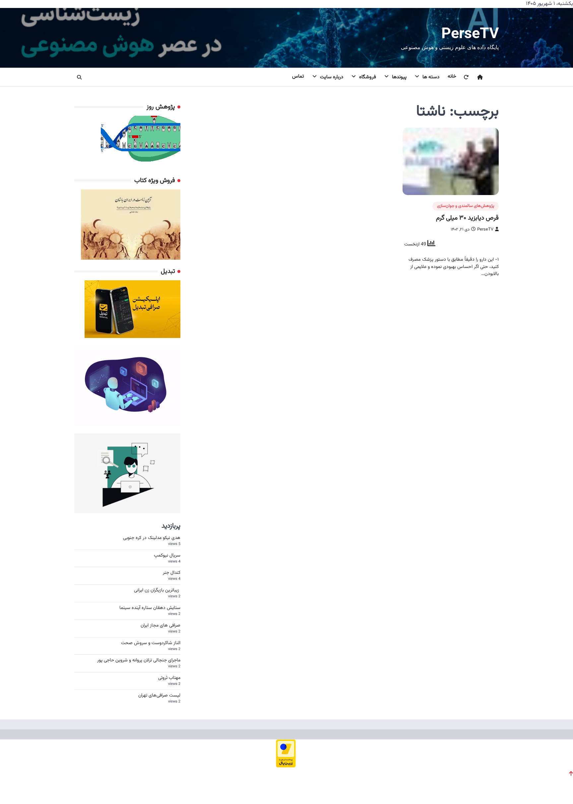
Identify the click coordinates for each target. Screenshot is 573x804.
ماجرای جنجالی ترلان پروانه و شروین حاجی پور (138, 660)
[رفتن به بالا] (571, 773)
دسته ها (430, 77)
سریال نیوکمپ (167, 555)
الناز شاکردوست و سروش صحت (150, 643)
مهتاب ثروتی (169, 678)
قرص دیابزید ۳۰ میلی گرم (467, 218)
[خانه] (475, 77)
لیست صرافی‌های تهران (159, 695)
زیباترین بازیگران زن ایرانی (157, 590)
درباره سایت (331, 77)
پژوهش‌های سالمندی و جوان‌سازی (465, 206)
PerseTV (470, 33)
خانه (452, 76)
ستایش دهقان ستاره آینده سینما (149, 608)
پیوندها (399, 77)
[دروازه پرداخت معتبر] (286, 765)
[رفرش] (462, 77)
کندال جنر (171, 572)
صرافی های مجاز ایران (160, 625)
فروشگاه (367, 77)
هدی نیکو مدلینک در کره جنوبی (151, 538)
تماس (298, 76)
